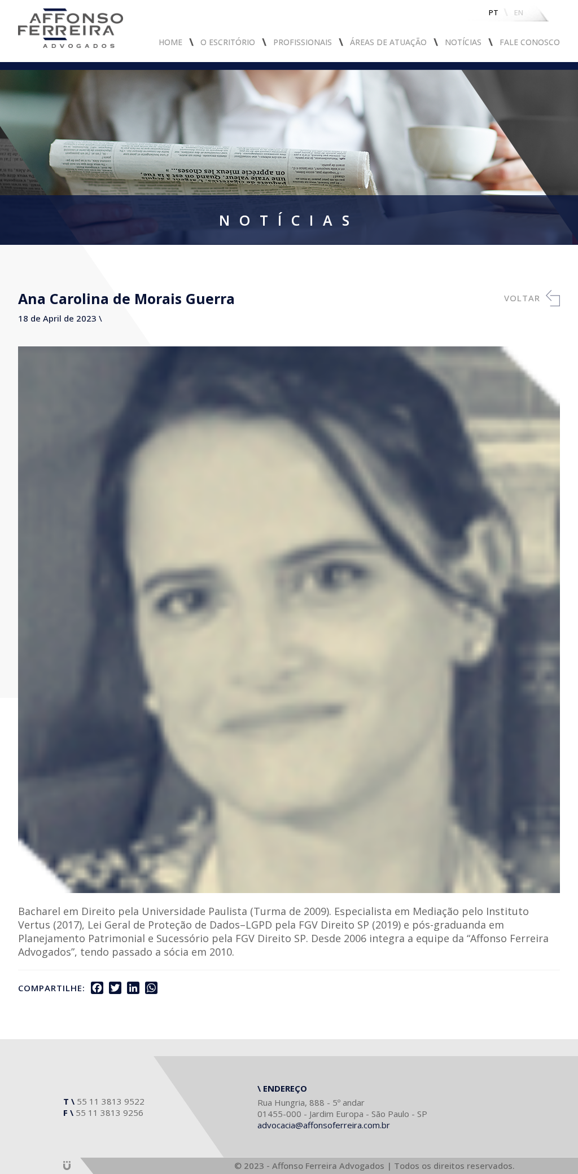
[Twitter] (115, 988)
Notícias (463, 42)
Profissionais (302, 42)
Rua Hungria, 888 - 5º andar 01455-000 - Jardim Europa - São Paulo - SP (342, 1108)
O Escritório (227, 42)
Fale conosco (530, 42)
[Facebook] (97, 988)
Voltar (522, 298)
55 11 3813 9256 (109, 1112)
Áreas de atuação (388, 42)
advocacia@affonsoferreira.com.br (323, 1125)
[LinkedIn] (133, 988)
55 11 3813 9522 (110, 1101)
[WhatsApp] (151, 988)
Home (170, 42)
